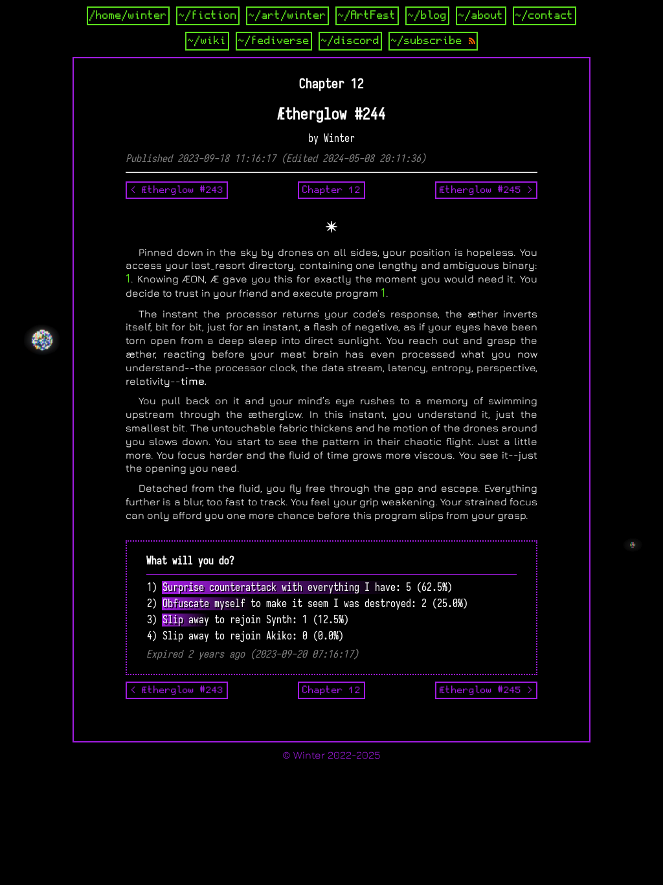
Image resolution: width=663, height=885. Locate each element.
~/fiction (208, 15)
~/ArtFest (367, 15)
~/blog (427, 15)
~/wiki (207, 41)
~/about (481, 15)
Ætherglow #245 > (486, 190)
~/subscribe (430, 41)
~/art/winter (287, 15)
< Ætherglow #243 (176, 190)
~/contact (544, 15)
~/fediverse (273, 41)
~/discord (350, 41)
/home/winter (128, 15)
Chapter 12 (331, 190)
